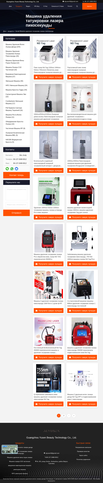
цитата (89, 6)
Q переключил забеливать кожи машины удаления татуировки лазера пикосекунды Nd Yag (48, 397)
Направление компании (83, 447)
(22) (16, 95)
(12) (15, 62)
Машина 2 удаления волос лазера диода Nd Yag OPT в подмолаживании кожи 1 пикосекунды (81, 397)
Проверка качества (83, 451)
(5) (15, 134)
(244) (15, 46)
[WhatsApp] (12, 169)
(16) (13, 68)
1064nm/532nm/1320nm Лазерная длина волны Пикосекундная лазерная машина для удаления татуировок (48, 116)
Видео (28, 6)
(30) (14, 81)
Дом (10, 6)
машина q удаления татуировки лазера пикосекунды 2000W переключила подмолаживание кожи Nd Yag (81, 350)
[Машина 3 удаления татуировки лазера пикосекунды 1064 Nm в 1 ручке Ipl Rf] (48, 285)
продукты (11, 31)
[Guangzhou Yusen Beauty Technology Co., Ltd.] (6, 6)
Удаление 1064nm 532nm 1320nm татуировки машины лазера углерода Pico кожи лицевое (48, 210)
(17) (14, 102)
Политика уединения (83, 459)
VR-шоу (36, 6)
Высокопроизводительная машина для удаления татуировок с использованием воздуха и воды (81, 116)
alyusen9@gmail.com (71, 1)
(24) (16, 85)
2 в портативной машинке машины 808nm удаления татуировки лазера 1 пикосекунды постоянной (81, 303)
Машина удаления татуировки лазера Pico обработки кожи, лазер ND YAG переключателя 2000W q (48, 257)
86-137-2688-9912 (90, 1)
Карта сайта (83, 455)
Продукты (19, 6)
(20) (13, 53)
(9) (15, 128)
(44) (16, 90)
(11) (14, 116)
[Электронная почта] (16, 168)
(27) (16, 75)
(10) (14, 123)
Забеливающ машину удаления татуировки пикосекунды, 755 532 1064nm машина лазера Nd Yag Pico (81, 257)
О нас (45, 6)
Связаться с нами (58, 6)
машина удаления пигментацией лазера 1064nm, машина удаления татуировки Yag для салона (80, 210)
